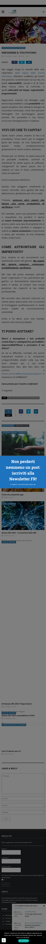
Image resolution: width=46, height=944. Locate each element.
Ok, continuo (23, 941)
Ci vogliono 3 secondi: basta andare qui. (23, 484)
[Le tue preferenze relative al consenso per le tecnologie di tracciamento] (4, 940)
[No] (43, 937)
